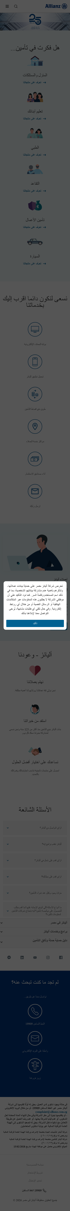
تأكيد (35, 623)
